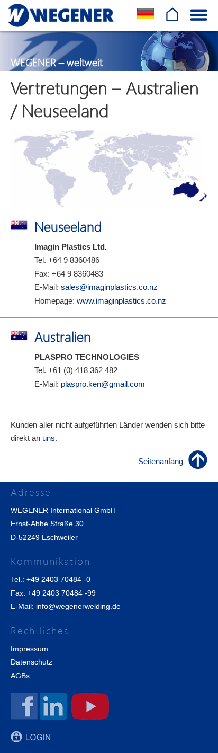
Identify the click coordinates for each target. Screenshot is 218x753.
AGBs (20, 675)
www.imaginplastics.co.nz (121, 300)
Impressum (29, 648)
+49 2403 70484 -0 (58, 579)
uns (48, 437)
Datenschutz (31, 662)
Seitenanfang (160, 461)
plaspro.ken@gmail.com (103, 383)
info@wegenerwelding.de (78, 606)
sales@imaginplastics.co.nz (109, 286)
